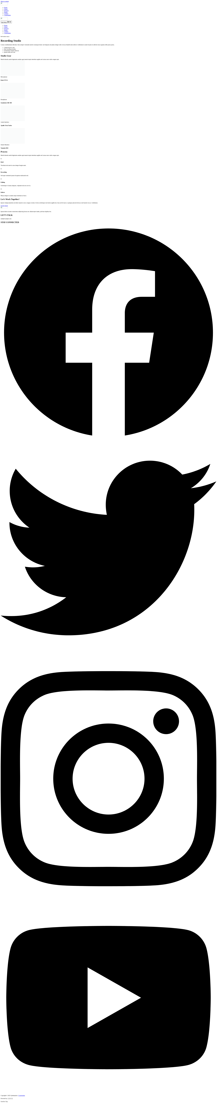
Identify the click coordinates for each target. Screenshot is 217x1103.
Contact (6, 13)
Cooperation (7, 15)
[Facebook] (108, 439)
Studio (6, 12)
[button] (4, 205)
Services (6, 10)
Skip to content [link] (5, 1)
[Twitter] (108, 655)
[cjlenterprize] (4, 4)
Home (5, 7)
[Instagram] (108, 901)
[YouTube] (108, 1092)
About (5, 9)
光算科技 (10, 1098)
